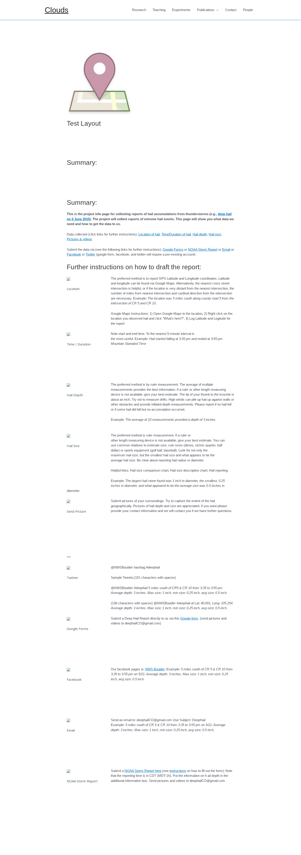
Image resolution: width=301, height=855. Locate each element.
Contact (230, 10)
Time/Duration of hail (176, 234)
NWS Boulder (155, 669)
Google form (189, 618)
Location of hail (149, 234)
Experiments (181, 10)
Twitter (90, 254)
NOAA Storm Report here (143, 771)
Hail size (215, 234)
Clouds (57, 10)
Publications (205, 10)
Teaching (159, 10)
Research (139, 10)
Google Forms (173, 249)
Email (226, 249)
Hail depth (200, 234)
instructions (177, 771)
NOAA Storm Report (202, 249)
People (248, 10)
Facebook (74, 254)
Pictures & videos (79, 239)
